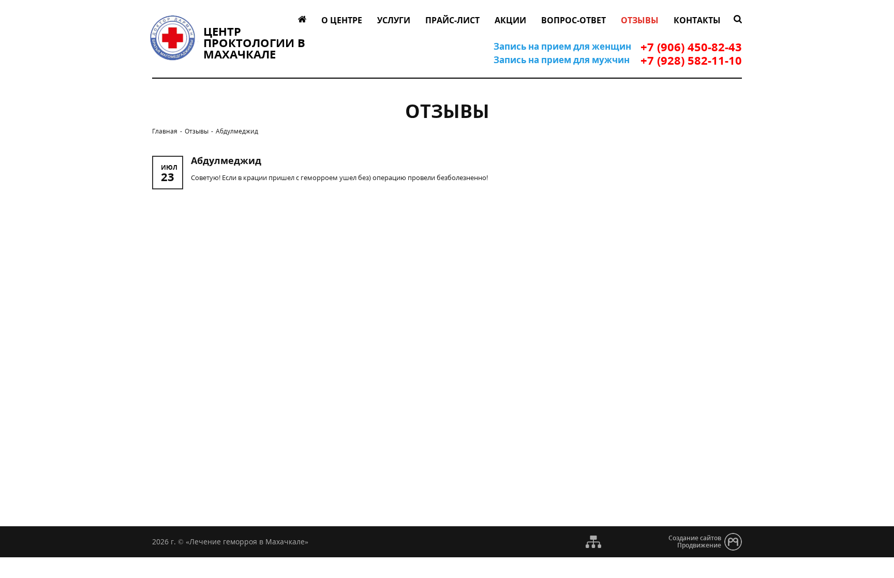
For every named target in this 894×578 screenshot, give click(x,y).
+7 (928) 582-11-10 (691, 60)
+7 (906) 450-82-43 (691, 46)
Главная (164, 131)
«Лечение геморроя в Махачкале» (247, 541)
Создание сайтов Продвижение (694, 541)
